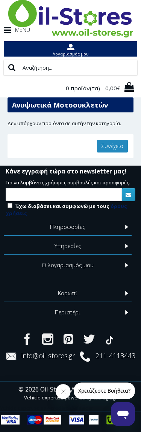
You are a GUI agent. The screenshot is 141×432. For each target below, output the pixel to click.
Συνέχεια (112, 145)
